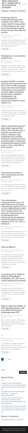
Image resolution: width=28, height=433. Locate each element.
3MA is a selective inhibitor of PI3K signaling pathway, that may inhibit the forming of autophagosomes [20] (13, 309)
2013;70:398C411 (8, 247)
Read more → (5, 49)
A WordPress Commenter (8, 419)
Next (9, 359)
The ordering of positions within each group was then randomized (12, 175)
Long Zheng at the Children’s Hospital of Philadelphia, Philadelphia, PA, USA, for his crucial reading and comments (13, 277)
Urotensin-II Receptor (7, 37)
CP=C (2, 380)
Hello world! (20, 419)
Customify (23, 430)
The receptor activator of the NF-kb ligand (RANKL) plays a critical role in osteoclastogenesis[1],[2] (12, 393)
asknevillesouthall (7, 35)
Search (3, 370)
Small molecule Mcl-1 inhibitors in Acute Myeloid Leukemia (11, 4)
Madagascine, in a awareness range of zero (13, 57)
